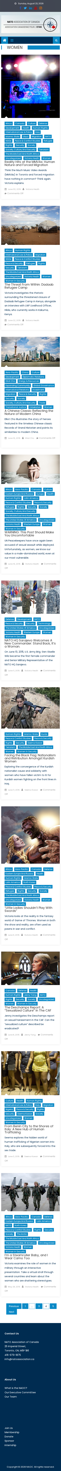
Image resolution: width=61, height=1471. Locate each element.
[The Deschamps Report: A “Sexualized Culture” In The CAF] (30, 968)
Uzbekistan (35, 407)
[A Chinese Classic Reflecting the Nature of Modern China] (30, 352)
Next (11, 1312)
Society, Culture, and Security (20, 149)
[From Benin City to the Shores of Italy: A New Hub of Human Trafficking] (30, 1073)
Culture (31, 123)
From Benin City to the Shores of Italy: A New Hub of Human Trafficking (29, 1129)
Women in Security (15, 280)
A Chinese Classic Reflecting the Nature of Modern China (29, 412)
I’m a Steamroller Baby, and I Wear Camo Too (26, 1256)
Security (20, 145)
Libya (25, 136)
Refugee (48, 140)
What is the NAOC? (16, 1388)
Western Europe (31, 524)
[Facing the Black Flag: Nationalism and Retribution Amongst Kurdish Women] (30, 708)
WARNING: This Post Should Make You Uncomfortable (29, 533)
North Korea (29, 882)
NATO (48, 136)
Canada (19, 123)
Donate (9, 1436)
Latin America (31, 498)
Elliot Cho (10, 381)
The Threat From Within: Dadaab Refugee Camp (29, 286)
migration (37, 136)
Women (47, 158)
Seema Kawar (35, 742)
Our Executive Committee (20, 1392)
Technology (44, 623)
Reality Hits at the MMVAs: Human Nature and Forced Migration (30, 163)
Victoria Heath (31, 158)
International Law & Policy (19, 132)
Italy (37, 1105)
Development (12, 127)
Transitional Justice (16, 407)
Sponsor (9, 1440)
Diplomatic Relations (33, 376)
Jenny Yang (30, 995)
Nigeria (9, 1109)
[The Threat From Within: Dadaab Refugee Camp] (30, 225)
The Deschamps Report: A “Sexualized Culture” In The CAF (28, 1009)
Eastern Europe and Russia (19, 493)
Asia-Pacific (12, 372)
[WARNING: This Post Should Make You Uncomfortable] (30, 469)
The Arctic (22, 1234)
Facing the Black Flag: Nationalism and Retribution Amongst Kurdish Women (30, 758)
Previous (14, 1306)
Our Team (11, 1396)
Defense (43, 123)
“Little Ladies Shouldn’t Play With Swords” (28, 909)
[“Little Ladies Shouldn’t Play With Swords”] (30, 835)
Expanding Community (18, 385)
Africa (9, 123)
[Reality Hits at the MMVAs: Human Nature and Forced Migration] (30, 86)
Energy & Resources (29, 381)
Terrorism (44, 149)
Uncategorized (13, 158)
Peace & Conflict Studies (27, 140)
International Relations (17, 389)
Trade (42, 402)
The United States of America (21, 519)
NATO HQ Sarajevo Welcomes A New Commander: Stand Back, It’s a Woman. (30, 643)
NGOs (8, 140)
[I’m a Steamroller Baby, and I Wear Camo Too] (30, 1192)
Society (31, 145)
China (25, 372)
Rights (9, 145)
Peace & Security (14, 263)
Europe (40, 493)
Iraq (37, 132)
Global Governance (43, 385)
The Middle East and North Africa (22, 153)
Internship (10, 1445)
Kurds (44, 734)
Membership (12, 1432)
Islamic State (12, 136)
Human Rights (40, 127)
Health (26, 127)
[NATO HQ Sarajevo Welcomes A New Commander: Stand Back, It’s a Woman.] (30, 597)
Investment (38, 389)
